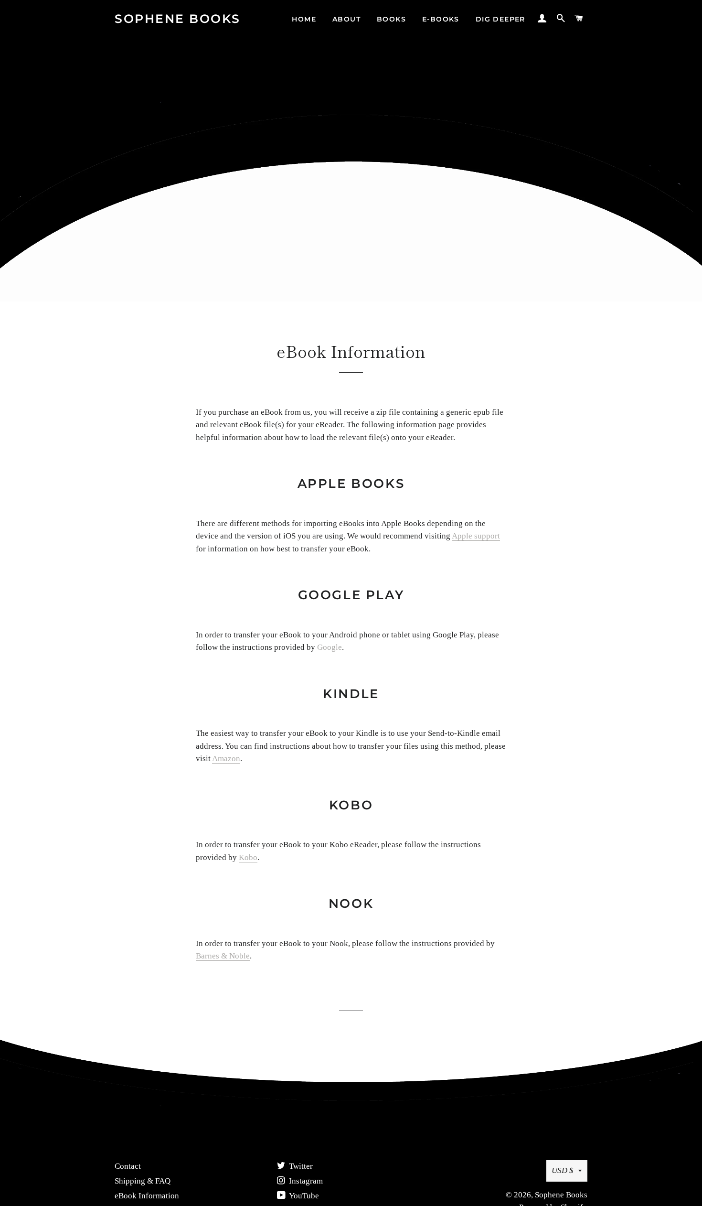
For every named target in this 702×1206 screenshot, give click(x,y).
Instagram (305, 1180)
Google (329, 647)
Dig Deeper (500, 19)
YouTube (303, 1195)
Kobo (248, 857)
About (346, 19)
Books (391, 19)
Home (304, 19)
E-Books (440, 19)
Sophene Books (178, 18)
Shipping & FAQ (142, 1180)
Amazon (226, 758)
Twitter (300, 1166)
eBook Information (147, 1195)
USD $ (563, 1170)
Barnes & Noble (223, 955)
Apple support (476, 535)
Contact (128, 1166)
